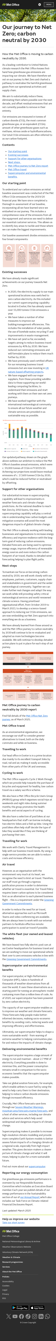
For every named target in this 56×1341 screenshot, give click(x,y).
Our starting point (17, 151)
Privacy (5, 1294)
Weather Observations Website (16, 1247)
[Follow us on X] (8, 1316)
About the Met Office (12, 1271)
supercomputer (37, 1166)
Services (6, 1267)
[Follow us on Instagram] (34, 1316)
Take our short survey (13, 1222)
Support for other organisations (24, 158)
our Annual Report (30, 1197)
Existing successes (18, 155)
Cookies (5, 1285)
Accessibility (8, 1281)
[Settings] (39, 4)
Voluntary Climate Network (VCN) (17, 1252)
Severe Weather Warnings (29, 1107)
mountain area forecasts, (15, 1110)
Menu (48, 4)
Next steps (14, 162)
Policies (5, 1276)
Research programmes (12, 1262)
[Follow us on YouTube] (15, 1316)
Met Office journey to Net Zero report (28, 165)
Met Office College (10, 1236)
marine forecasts (38, 1110)
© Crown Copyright (28, 1322)
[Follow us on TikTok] (27, 1316)
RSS (4, 1298)
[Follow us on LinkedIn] (41, 1316)
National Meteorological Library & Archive (21, 1241)
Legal (4, 1290)
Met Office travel (17, 169)
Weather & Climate (11, 1257)
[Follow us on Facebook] (21, 1316)
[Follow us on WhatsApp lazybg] (47, 1316)
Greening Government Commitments (26, 959)
